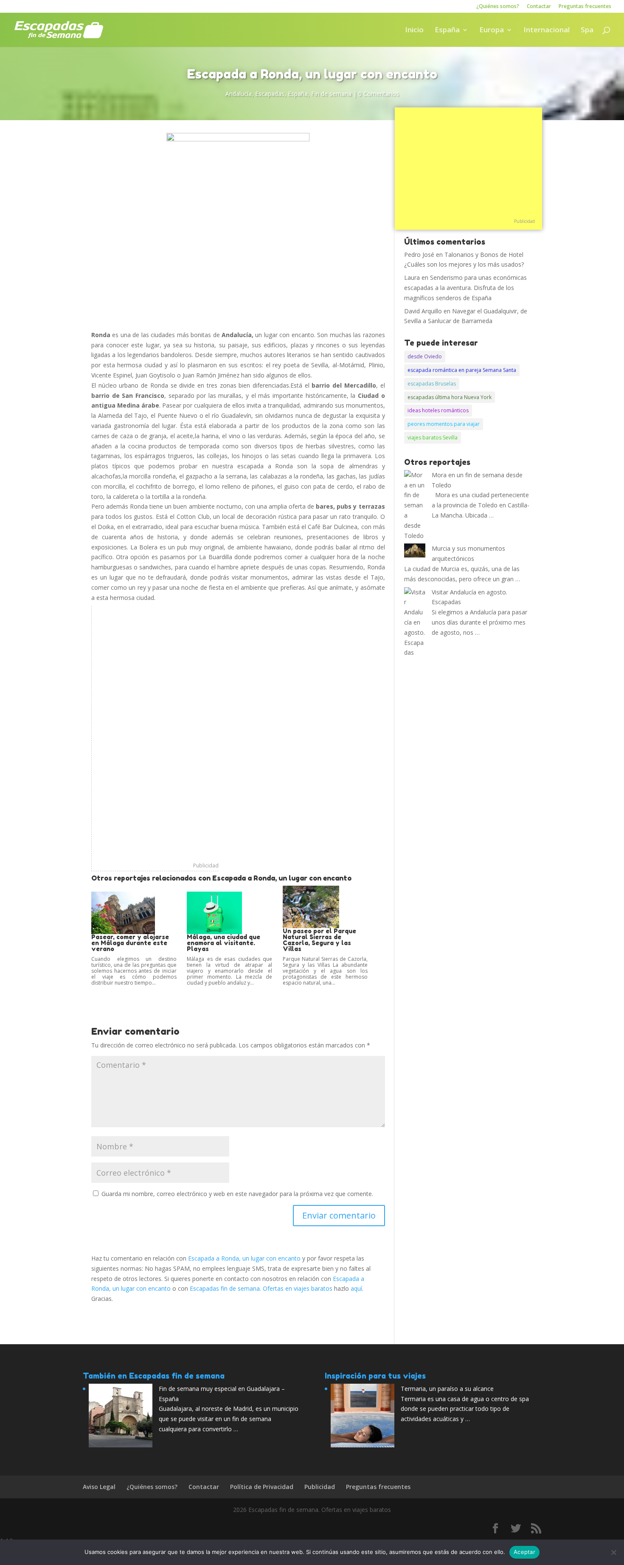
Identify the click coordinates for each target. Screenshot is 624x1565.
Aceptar (524, 1551)
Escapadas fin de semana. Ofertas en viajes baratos (261, 1288)
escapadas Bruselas (432, 383)
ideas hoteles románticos (438, 410)
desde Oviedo (425, 356)
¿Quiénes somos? (497, 7)
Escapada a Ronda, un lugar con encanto (244, 1258)
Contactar (539, 7)
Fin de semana (331, 94)
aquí (356, 1288)
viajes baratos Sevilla (433, 437)
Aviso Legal (99, 1487)
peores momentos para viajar (444, 424)
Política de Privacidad (261, 1487)
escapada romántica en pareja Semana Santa (462, 370)
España (447, 30)
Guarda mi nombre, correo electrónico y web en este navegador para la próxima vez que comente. (237, 1194)
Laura (412, 277)
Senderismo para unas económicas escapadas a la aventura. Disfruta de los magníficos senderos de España (465, 287)
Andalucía (238, 94)
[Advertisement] (155, 733)
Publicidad (206, 865)
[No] (613, 1552)
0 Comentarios (378, 94)
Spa (587, 30)
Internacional (546, 30)
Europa (491, 30)
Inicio (414, 30)
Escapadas (269, 94)
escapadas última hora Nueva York (450, 397)
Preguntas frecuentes (585, 7)
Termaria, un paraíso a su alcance (447, 1389)
